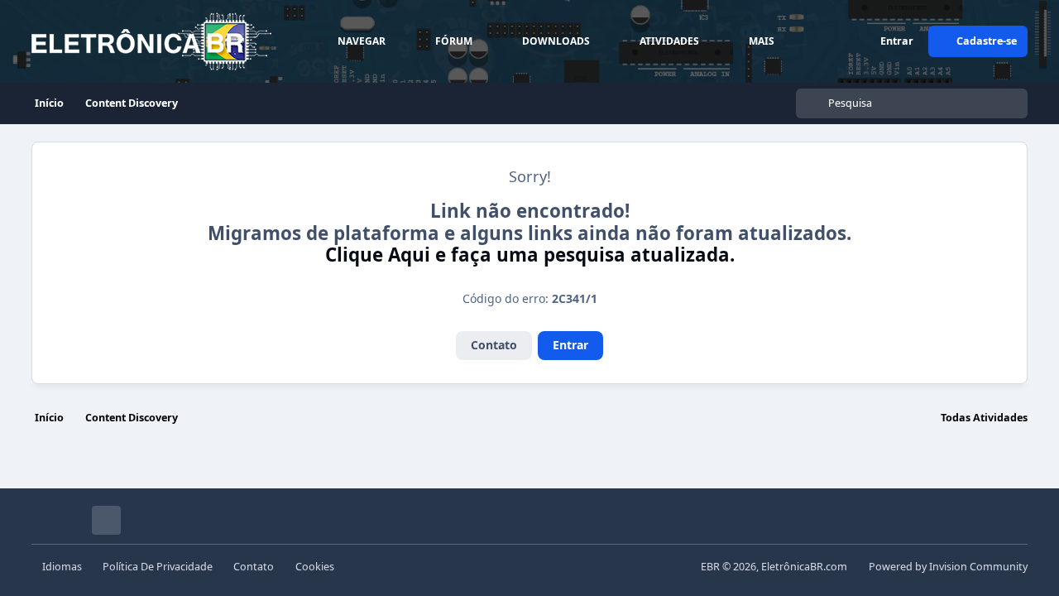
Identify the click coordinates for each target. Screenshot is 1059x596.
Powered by (948, 567)
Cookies (314, 567)
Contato (494, 345)
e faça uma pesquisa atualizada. (530, 254)
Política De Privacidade (158, 567)
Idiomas (62, 567)
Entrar (570, 345)
